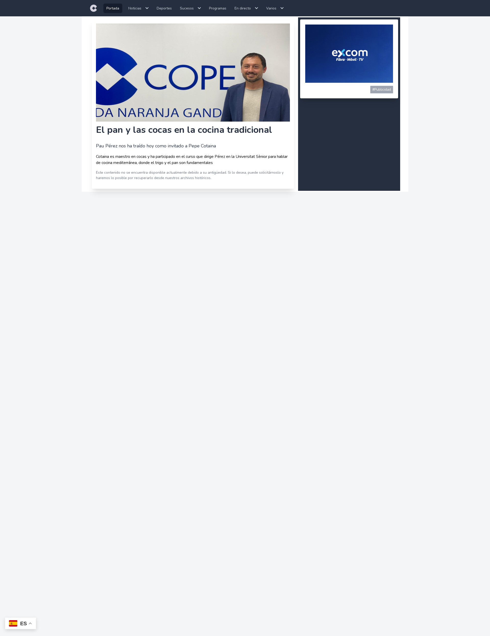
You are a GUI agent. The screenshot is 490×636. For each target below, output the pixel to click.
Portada (112, 8)
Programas (217, 8)
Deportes (164, 8)
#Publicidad (381, 89)
